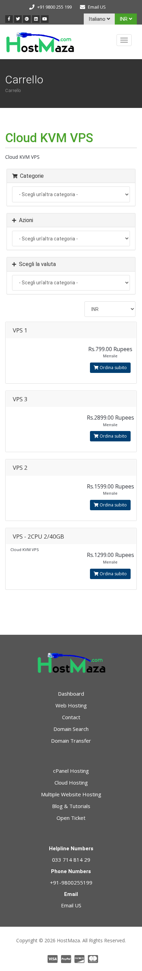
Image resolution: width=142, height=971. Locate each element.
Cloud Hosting (71, 782)
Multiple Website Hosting (71, 794)
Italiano (98, 19)
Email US (97, 7)
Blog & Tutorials (71, 806)
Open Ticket (71, 817)
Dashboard (71, 693)
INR (124, 19)
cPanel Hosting (71, 770)
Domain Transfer (71, 740)
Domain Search (71, 728)
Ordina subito (113, 367)
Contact (71, 717)
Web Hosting (71, 705)
